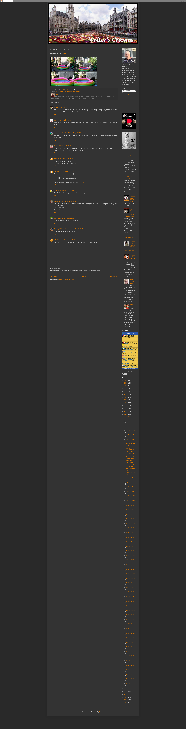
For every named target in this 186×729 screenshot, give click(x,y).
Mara (55, 120)
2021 (126, 391)
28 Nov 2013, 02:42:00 (76, 229)
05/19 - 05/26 (130, 596)
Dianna (56, 218)
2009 (126, 697)
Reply (55, 114)
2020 (126, 394)
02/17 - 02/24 (130, 656)
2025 (126, 380)
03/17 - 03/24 (130, 637)
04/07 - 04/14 (130, 624)
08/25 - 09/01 (130, 532)
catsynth (57, 190)
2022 (126, 388)
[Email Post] (75, 89)
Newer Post (54, 276)
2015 (126, 408)
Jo (55, 145)
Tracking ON (134, 368)
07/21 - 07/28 (130, 555)
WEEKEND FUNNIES (129, 339)
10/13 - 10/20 (130, 500)
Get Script (125, 368)
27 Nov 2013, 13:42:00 (67, 171)
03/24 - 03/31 (130, 633)
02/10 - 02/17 (130, 660)
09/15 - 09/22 (130, 519)
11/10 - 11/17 (130, 482)
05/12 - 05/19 (130, 601)
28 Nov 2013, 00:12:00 (66, 218)
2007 (126, 703)
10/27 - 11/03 (130, 491)
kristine (56, 171)
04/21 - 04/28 (130, 615)
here (64, 53)
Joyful (56, 107)
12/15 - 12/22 (130, 426)
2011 (126, 691)
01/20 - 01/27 (130, 674)
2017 (126, 403)
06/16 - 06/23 (130, 578)
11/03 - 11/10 (130, 487)
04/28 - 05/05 (130, 610)
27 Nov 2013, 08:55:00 (66, 107)
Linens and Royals (60, 133)
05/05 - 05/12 (130, 605)
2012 (126, 688)
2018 (126, 400)
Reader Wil (57, 201)
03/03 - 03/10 (130, 647)
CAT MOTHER (129, 251)
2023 (126, 386)
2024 (126, 383)
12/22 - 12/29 (130, 421)
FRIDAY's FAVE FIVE (132, 281)
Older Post (113, 276)
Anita (55, 158)
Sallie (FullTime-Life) (61, 229)
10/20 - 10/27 (130, 496)
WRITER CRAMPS (128, 343)
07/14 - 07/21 (130, 560)
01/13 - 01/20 (130, 679)
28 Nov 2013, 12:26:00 (68, 239)
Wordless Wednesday (73, 91)
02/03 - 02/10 (130, 665)
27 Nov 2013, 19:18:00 (69, 201)
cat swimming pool (61, 91)
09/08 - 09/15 (130, 523)
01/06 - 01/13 (130, 683)
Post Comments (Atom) (67, 279)
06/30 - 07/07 (130, 569)
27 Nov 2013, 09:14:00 (74, 133)
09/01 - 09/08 (130, 528)
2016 (126, 405)
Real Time (129, 368)
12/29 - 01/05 (130, 416)
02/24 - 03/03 (130, 651)
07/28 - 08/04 (130, 551)
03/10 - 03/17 (130, 642)
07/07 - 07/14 (130, 564)
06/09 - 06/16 (130, 583)
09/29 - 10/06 (130, 509)
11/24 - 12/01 (130, 439)
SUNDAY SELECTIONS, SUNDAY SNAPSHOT (129, 363)
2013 (126, 414)
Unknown (57, 239)
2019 (126, 397)
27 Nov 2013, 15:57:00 (67, 190)
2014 (126, 411)
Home (84, 276)
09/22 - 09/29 (130, 514)
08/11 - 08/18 (130, 541)
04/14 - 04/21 (130, 619)
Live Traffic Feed (130, 333)
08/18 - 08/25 (130, 537)
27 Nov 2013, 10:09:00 (65, 158)
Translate (128, 95)
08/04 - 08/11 (130, 546)
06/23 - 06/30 (130, 573)
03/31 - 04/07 (130, 628)
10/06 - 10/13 (130, 505)
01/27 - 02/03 (130, 669)
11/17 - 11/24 (130, 477)
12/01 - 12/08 (130, 435)
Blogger (101, 712)
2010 (126, 694)
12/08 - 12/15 (130, 430)
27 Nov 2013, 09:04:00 (65, 120)
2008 (126, 700)
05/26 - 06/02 (130, 592)
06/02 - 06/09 (130, 587)
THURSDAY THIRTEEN (131, 356)
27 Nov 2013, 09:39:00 (63, 145)
